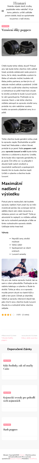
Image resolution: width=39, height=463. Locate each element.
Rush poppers (10, 429)
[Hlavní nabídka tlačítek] (3, 11)
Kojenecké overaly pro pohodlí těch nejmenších (19, 399)
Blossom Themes (16, 459)
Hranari (19, 3)
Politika (5, 26)
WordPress (33, 459)
